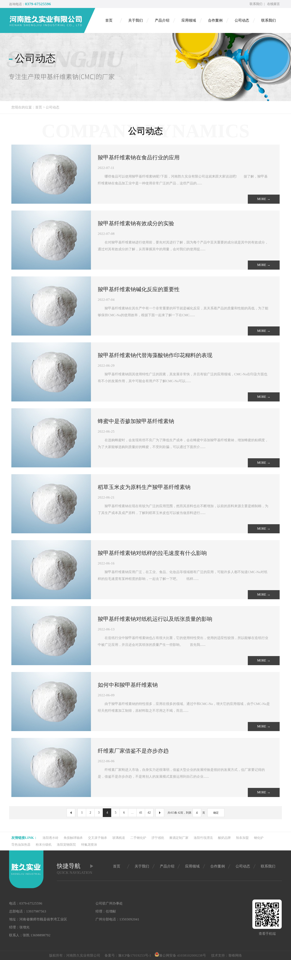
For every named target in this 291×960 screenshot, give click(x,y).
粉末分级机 (44, 844)
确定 (216, 812)
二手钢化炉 (138, 838)
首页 (38, 107)
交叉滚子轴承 (97, 838)
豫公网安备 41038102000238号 (182, 955)
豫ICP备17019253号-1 (134, 955)
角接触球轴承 (73, 838)
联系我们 (256, 4)
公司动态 (52, 107)
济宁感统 (157, 838)
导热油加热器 (20, 844)
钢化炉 (258, 838)
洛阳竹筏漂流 (203, 838)
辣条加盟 (242, 838)
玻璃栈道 (118, 838)
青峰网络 (235, 955)
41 (140, 812)
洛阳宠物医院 (66, 844)
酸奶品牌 (224, 838)
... (132, 812)
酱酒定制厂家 (178, 838)
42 (149, 812)
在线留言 (273, 4)
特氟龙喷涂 (89, 844)
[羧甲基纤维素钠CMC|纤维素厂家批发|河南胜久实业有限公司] (52, 20)
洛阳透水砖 (50, 838)
